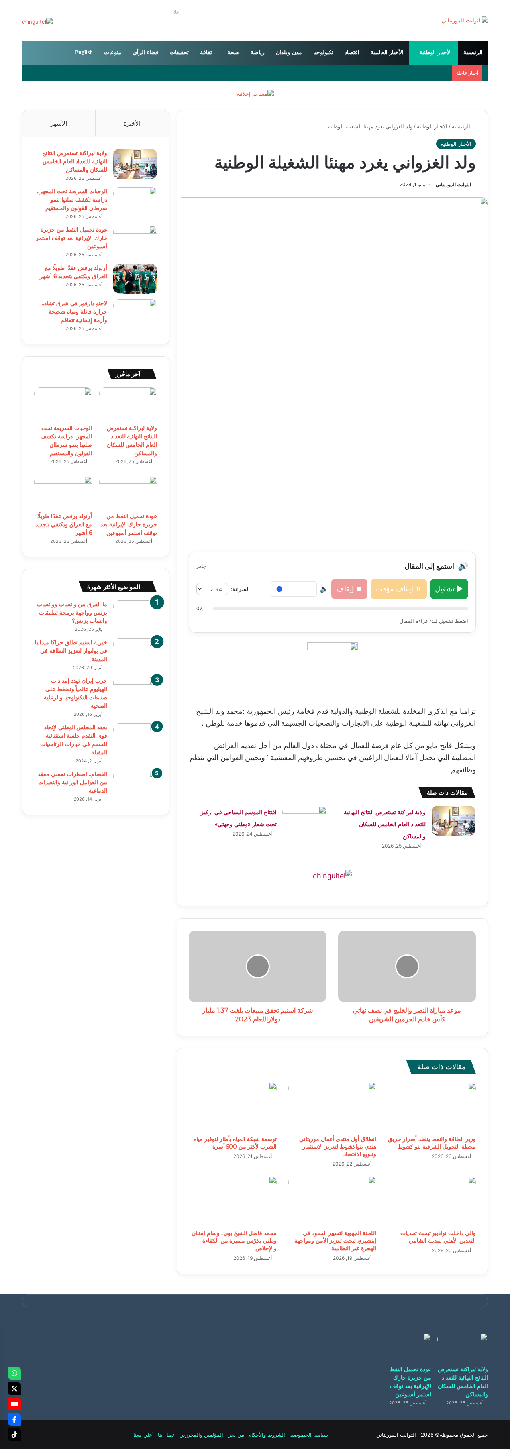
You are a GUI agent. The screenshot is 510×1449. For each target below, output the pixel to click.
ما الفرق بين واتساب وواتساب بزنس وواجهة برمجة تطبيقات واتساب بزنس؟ (72, 612)
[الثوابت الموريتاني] (465, 20)
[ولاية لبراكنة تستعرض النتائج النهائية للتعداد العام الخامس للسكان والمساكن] (453, 821)
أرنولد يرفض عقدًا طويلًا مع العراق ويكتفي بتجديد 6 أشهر (63, 524)
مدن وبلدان (289, 52)
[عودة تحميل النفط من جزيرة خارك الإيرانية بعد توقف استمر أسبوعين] (135, 240)
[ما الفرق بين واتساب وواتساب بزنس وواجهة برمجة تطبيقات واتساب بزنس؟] (135, 615)
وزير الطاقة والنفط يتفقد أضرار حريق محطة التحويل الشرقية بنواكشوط (432, 1142)
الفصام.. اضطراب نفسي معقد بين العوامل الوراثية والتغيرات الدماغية (72, 782)
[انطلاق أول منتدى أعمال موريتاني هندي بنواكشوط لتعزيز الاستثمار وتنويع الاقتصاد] (332, 1106)
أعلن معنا (143, 1434)
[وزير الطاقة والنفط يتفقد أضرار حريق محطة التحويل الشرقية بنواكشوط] (432, 1106)
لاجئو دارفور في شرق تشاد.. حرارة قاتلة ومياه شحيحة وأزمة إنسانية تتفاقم (74, 312)
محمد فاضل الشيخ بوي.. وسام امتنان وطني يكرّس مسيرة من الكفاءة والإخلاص (234, 1240)
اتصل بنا (167, 1434)
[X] (14, 1388)
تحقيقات (179, 52)
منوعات (113, 52)
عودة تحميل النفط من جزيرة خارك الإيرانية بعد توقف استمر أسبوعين (71, 238)
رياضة (258, 52)
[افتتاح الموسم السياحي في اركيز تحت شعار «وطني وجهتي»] (304, 821)
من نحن (235, 1434)
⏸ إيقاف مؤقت (399, 589)
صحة (233, 52)
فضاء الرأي (146, 52)
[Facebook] (14, 1419)
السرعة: (240, 588)
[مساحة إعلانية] (255, 93)
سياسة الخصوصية (308, 1434)
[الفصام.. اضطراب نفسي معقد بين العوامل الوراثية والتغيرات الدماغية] (135, 785)
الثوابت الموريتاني (453, 184)
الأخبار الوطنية (435, 52)
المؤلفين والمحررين (201, 1434)
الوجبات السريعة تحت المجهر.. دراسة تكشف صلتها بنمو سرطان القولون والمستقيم (72, 200)
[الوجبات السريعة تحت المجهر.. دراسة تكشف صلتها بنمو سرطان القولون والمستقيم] (135, 202)
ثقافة (206, 52)
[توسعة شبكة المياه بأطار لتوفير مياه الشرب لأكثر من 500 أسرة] (233, 1106)
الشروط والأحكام (266, 1434)
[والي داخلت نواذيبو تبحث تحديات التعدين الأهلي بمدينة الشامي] (432, 1200)
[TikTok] (14, 1434)
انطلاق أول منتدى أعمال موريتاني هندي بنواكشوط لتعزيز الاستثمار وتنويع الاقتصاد (337, 1146)
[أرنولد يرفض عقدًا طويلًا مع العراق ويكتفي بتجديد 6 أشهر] (135, 279)
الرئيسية (473, 52)
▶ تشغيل (449, 589)
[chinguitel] (332, 875)
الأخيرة (132, 123)
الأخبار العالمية (387, 52)
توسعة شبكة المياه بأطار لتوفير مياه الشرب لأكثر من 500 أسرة (235, 1142)
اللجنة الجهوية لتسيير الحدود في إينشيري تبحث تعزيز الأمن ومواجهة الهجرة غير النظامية (335, 1240)
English (84, 52)
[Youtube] (14, 1404)
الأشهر (59, 123)
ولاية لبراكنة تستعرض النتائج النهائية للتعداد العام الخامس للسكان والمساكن (385, 824)
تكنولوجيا (323, 52)
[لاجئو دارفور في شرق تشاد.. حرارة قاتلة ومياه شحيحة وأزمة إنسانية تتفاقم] (135, 314)
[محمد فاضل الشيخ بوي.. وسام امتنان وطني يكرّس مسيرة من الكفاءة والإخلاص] (233, 1200)
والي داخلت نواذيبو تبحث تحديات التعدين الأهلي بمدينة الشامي (438, 1236)
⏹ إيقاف (349, 589)
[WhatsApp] (14, 1373)
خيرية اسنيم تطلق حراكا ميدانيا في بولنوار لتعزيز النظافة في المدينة (71, 651)
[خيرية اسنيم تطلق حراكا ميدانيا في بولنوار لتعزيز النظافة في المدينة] (135, 653)
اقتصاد (352, 52)
